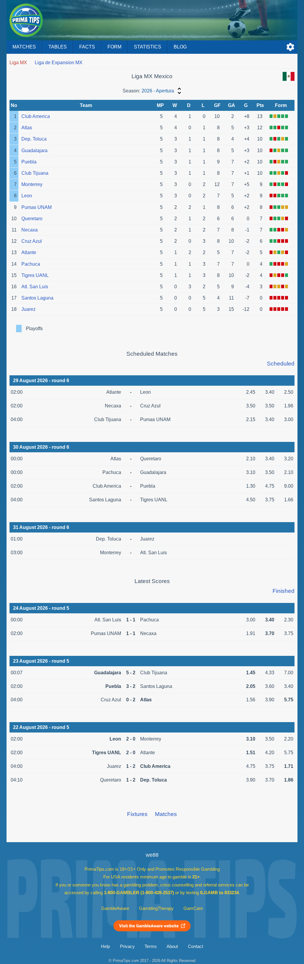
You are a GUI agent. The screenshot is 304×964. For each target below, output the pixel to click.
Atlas (26, 127)
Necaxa (29, 229)
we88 (152, 855)
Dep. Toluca (34, 138)
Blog (180, 46)
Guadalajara (34, 150)
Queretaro (31, 218)
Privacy (127, 946)
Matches (24, 46)
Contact (195, 946)
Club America (35, 116)
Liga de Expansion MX (59, 62)
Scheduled (280, 363)
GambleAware (115, 908)
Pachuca (30, 264)
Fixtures (137, 814)
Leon (26, 195)
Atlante (28, 252)
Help (105, 946)
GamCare (193, 908)
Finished (283, 591)
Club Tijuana (34, 173)
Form (114, 46)
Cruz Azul (31, 241)
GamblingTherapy (156, 908)
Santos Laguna (37, 297)
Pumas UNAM (36, 207)
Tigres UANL (35, 275)
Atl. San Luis (34, 286)
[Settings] (290, 47)
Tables (57, 46)
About (172, 946)
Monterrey (31, 184)
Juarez (28, 309)
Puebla (29, 161)
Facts (87, 46)
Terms (151, 946)
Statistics (147, 46)
